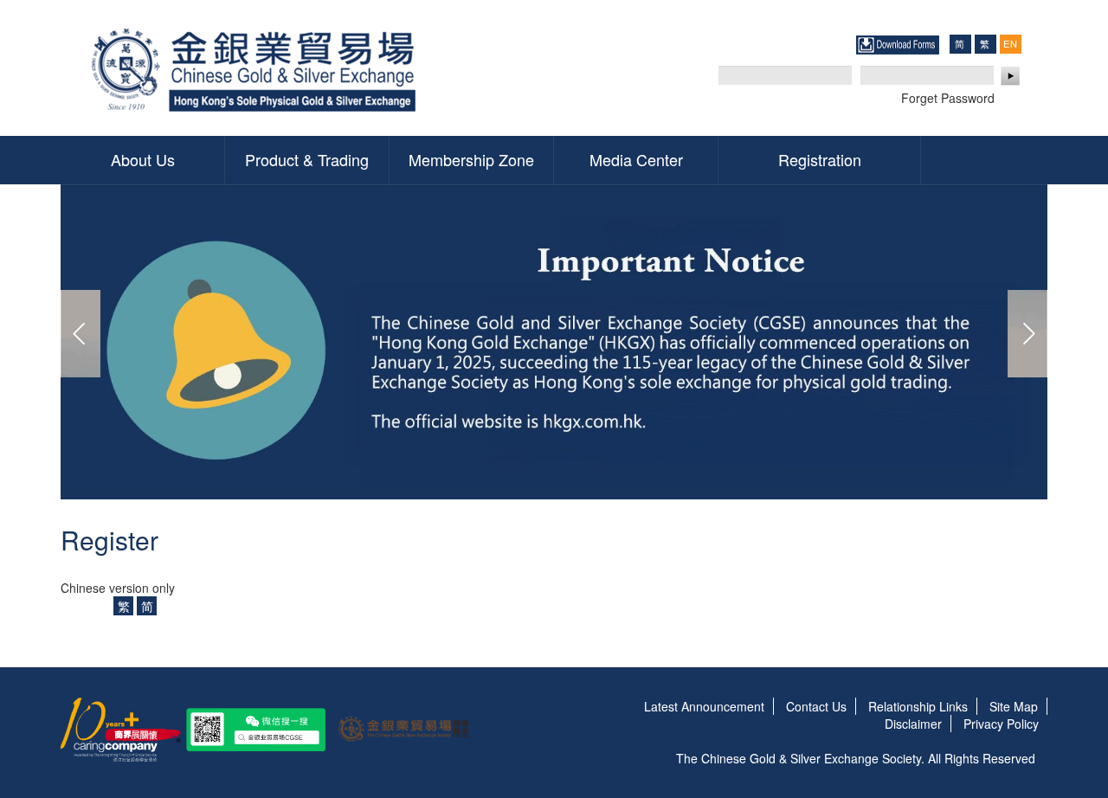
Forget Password (948, 97)
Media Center (636, 159)
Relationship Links (918, 706)
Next (1027, 333)
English (1010, 43)
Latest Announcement (704, 706)
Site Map (1013, 706)
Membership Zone (471, 159)
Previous (80, 333)
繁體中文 (985, 43)
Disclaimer (913, 723)
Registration (819, 159)
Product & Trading (307, 159)
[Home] (257, 68)
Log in (1011, 76)
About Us (143, 159)
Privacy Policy (1001, 723)
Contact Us (816, 706)
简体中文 (960, 43)
